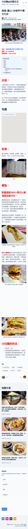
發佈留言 (4, 509)
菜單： (5, 65)
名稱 (4, 479)
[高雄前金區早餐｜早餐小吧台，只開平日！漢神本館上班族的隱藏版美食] (14, 448)
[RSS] (14, 518)
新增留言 (5, 495)
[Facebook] (3, 518)
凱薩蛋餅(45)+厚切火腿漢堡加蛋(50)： (13, 69)
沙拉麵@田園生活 (10, 1)
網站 (4, 489)
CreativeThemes (19, 526)
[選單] (25, 2)
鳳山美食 (3, 19)
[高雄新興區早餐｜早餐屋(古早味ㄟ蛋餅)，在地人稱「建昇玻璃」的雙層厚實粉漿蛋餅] (14, 424)
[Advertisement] (14, 301)
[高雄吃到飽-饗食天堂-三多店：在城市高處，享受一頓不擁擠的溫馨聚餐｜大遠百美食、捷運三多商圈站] (14, 398)
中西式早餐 (6, 367)
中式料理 (19, 19)
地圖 (4, 63)
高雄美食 (19, 367)
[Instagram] (7, 518)
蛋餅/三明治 (14, 19)
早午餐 (12, 370)
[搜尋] (23, 2)
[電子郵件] (11, 518)
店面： (5, 61)
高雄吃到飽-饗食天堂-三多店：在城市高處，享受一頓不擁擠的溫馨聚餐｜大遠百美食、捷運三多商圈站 (14, 409)
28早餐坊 (12, 85)
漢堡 (13, 367)
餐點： (5, 67)
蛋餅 (18, 370)
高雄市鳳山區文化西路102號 (14, 49)
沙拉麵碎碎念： (7, 72)
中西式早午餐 (8, 19)
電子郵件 (5, 484)
